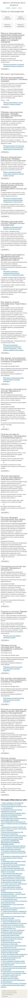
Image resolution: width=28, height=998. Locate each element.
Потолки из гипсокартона (20, 25)
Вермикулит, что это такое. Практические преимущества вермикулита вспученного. (12, 931)
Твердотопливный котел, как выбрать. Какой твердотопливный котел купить (13, 898)
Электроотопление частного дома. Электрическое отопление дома (11, 943)
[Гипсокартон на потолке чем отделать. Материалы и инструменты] (14, 604)
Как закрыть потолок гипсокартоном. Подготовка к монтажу (13, 303)
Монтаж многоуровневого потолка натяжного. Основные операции (14, 79)
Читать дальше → (5, 68)
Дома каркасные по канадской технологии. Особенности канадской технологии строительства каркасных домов (13, 950)
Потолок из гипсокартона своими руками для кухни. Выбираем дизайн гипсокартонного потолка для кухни (14, 187)
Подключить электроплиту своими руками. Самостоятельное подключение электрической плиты (13, 852)
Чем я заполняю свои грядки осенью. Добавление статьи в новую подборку (11, 874)
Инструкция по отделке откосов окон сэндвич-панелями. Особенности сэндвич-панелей (13, 836)
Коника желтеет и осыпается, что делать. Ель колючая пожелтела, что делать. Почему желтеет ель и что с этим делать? (14, 828)
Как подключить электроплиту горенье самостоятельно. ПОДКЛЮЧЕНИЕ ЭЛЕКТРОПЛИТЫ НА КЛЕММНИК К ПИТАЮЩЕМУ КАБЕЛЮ (12, 841)
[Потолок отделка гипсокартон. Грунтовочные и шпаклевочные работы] (14, 786)
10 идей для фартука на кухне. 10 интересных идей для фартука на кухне (14, 901)
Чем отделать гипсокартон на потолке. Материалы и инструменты (13, 390)
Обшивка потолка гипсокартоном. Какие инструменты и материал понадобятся (11, 648)
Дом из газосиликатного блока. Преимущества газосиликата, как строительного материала (14, 955)
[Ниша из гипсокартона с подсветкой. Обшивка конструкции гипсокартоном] (14, 173)
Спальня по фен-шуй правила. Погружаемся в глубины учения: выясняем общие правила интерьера (13, 985)
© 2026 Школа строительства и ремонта (9, 990)
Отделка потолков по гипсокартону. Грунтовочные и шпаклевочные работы (13, 436)
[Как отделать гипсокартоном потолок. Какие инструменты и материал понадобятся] (14, 699)
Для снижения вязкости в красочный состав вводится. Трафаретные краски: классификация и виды (14, 823)
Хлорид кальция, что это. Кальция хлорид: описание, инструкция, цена (13, 927)
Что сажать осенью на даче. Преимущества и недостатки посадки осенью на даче (14, 884)
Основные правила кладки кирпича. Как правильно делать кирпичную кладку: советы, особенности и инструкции (13, 869)
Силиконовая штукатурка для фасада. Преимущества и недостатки (11, 810)
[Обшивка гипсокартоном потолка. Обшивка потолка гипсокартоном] (14, 228)
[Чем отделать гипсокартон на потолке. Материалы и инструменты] (14, 426)
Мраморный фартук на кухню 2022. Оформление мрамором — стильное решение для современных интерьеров (13, 894)
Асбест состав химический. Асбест (12, 921)
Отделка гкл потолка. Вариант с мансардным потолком (14, 612)
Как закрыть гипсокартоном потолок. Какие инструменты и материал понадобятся (13, 359)
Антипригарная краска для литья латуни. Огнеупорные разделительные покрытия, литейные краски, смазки (12, 938)
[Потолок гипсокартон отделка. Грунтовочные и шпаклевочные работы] (14, 504)
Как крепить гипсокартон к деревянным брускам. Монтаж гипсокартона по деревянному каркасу (12, 257)
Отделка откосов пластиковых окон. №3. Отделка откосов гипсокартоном (12, 833)
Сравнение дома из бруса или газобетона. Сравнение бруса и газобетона (13, 908)
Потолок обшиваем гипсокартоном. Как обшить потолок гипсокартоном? (13, 519)
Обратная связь (5, 996)
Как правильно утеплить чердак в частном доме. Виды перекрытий (13, 963)
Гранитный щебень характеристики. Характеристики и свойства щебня (11, 934)
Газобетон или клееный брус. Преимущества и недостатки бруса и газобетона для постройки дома (13, 913)
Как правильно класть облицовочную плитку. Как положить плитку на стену (13, 946)
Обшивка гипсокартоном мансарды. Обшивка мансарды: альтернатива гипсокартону (12, 114)
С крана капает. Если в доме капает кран (13, 971)
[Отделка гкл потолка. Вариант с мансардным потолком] (14, 636)
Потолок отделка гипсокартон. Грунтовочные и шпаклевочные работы (14, 760)
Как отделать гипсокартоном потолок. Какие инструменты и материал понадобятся (13, 680)
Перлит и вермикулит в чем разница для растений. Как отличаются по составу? (12, 803)
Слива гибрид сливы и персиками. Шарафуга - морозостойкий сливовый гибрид (14, 819)
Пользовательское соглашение (11, 992)
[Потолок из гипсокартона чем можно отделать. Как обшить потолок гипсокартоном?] (14, 750)
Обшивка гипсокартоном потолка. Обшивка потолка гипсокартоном (12, 223)
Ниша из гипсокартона (7, 17)
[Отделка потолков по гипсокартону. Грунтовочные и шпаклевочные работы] (14, 462)
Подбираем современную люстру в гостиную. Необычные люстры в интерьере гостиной (14, 924)
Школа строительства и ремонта (14, 4)
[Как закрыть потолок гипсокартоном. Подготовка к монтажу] (14, 347)
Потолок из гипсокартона (7, 25)
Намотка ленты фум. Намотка (11, 978)
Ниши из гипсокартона (20, 17)
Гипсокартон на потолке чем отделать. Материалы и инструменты (13, 568)
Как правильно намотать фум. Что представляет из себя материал (11, 975)
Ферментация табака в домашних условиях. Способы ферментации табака (13, 862)
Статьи (20, 8)
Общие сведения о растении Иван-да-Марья (14, 973)
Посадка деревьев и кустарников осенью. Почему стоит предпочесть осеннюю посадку (13, 877)
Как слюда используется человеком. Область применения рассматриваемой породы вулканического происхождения (13, 814)
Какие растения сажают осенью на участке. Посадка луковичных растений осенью (13, 881)
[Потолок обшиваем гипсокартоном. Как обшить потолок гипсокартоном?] (14, 558)
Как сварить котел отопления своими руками (14, 966)
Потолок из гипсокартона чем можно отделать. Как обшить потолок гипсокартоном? (14, 711)
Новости (14, 8)
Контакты (3, 992)
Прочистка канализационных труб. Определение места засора (11, 958)
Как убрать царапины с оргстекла (11, 920)
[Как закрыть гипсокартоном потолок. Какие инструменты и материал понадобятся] (14, 379)
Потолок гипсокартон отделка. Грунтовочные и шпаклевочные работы (12, 477)
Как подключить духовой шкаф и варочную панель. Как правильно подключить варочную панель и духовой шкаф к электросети (13, 847)
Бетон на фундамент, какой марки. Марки (14, 961)
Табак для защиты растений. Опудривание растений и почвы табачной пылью (13, 865)
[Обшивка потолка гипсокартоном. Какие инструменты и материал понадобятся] (14, 668)
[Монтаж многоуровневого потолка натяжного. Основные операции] (14, 103)
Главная (8, 8)
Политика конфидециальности (7, 994)
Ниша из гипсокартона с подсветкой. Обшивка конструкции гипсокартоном (13, 158)
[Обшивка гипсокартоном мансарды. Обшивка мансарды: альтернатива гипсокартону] (14, 147)
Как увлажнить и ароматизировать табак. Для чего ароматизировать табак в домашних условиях (14, 857)
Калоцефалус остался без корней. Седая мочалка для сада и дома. (12, 917)
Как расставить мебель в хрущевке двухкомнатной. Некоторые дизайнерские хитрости (12, 888)
